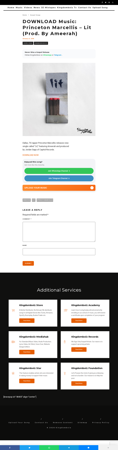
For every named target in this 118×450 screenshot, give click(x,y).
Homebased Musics (41, 43)
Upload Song (100, 7)
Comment (27, 219)
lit (34, 200)
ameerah (27, 200)
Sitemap (82, 422)
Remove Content (63, 422)
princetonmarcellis (45, 200)
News (37, 7)
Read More (26, 320)
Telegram (58, 55)
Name (25, 245)
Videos (28, 7)
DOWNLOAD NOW (31, 155)
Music (19, 7)
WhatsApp (47, 55)
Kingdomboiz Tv (67, 7)
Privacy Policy (100, 422)
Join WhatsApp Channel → (59, 171)
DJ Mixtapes (48, 7)
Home (11, 7)
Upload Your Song (19, 422)
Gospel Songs (28, 43)
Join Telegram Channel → (59, 178)
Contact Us (84, 7)
